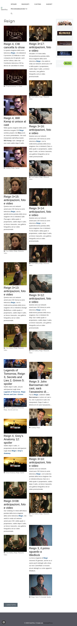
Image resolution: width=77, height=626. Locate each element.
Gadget (49, 4)
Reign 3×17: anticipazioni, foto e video (40, 47)
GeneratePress (48, 623)
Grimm (20, 394)
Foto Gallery (34, 97)
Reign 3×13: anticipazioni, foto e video (15, 291)
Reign (20, 86)
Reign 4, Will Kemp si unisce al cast (15, 121)
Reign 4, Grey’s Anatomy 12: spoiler (13, 439)
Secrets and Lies (13, 410)
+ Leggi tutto (11, 605)
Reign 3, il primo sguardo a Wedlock (39, 552)
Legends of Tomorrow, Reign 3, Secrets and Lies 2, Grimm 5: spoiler (14, 377)
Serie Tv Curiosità (40, 597)
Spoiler (14, 4)
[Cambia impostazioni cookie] (4, 622)
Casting (37, 4)
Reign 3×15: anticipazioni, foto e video (15, 200)
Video (30, 99)
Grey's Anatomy (10, 472)
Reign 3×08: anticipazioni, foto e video (15, 504)
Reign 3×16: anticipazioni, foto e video (40, 130)
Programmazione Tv (19, 9)
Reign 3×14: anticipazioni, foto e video (40, 212)
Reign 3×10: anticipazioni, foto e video (40, 462)
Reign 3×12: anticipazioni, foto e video (40, 298)
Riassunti (25, 4)
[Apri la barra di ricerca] (11, 13)
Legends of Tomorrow (12, 392)
